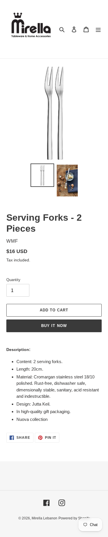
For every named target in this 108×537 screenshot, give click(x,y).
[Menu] (98, 29)
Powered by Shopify (74, 518)
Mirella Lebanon (44, 518)
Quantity (13, 280)
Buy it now (54, 326)
